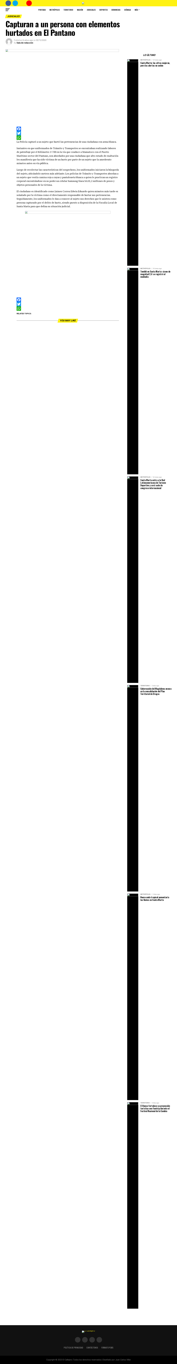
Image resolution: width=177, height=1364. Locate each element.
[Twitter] (68, 133)
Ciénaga (127, 9)
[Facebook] (68, 129)
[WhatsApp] (68, 137)
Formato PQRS (107, 1347)
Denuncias (115, 9)
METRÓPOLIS (55, 9)
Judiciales (91, 9)
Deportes (103, 9)
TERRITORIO (68, 9)
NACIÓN (80, 9)
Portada (42, 9)
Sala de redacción (25, 43)
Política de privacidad (73, 1347)
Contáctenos (92, 1347)
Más (136, 9)
